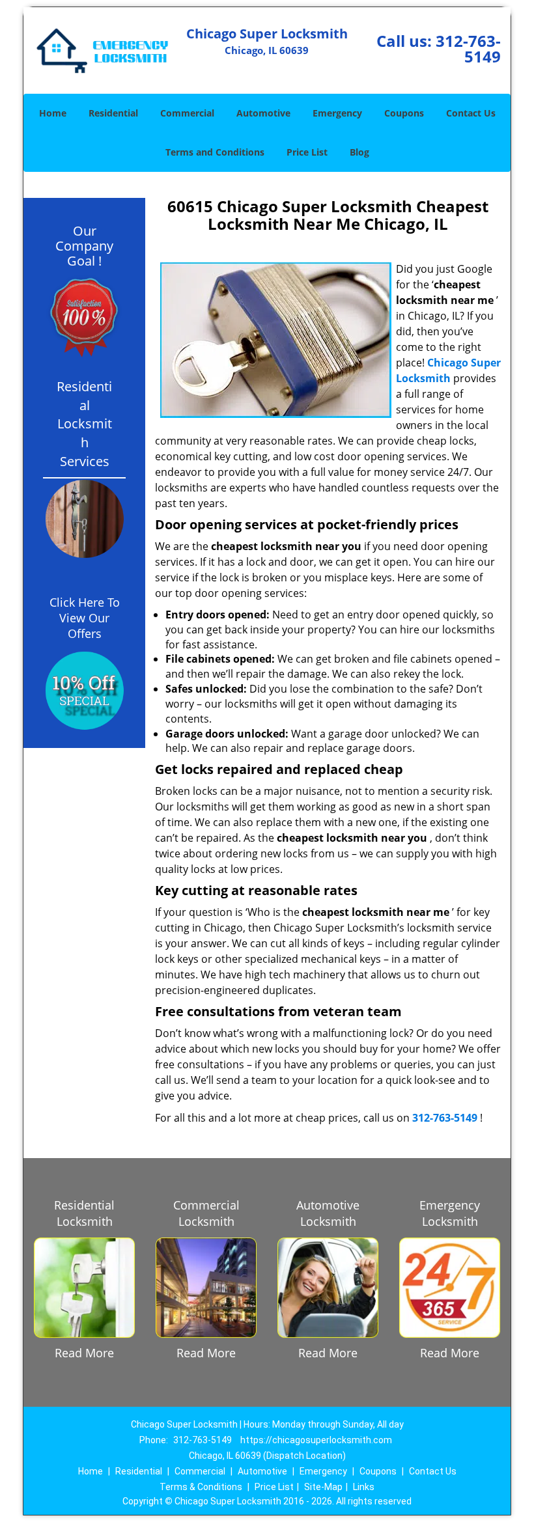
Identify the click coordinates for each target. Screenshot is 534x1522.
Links (363, 1487)
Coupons (404, 113)
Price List (307, 152)
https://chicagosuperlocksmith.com (316, 1440)
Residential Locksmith (84, 1213)
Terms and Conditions (214, 152)
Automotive (263, 113)
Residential (113, 113)
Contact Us (471, 113)
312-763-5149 (468, 48)
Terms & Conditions (201, 1487)
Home (52, 113)
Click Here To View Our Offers (84, 617)
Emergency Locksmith (449, 1213)
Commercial (187, 113)
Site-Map (323, 1487)
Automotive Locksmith (327, 1213)
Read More (84, 1353)
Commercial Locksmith (206, 1213)
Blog (359, 152)
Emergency (337, 113)
